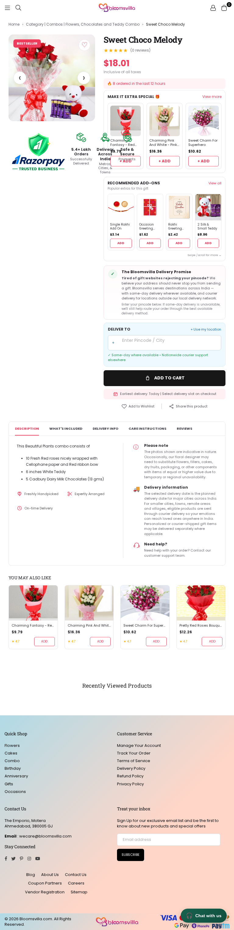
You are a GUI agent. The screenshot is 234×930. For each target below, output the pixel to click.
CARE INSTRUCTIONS (147, 428)
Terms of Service (133, 761)
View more (212, 96)
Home (14, 24)
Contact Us (76, 875)
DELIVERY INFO (105, 428)
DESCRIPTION (27, 428)
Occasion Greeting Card (146, 227)
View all (215, 183)
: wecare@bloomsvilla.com (44, 836)
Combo (12, 761)
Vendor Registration (45, 892)
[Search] (18, 7)
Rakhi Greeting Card (175, 227)
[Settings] (212, 7)
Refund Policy (130, 776)
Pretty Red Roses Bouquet (201, 625)
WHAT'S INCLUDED (65, 428)
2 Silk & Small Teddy (207, 227)
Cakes (11, 753)
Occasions (15, 791)
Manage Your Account (139, 745)
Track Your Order (134, 753)
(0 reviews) (140, 50)
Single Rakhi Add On (120, 227)
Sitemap (79, 892)
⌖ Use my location (206, 329)
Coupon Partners (45, 883)
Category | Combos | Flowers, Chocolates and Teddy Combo (83, 24)
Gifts (9, 784)
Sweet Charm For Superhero (203, 142)
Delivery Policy (131, 768)
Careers (76, 883)
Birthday (13, 768)
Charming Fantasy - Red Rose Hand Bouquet (33, 625)
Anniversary (16, 776)
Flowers (12, 745)
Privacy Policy (130, 784)
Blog (30, 875)
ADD (120, 243)
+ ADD (164, 161)
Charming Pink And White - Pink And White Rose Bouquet (163, 142)
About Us (50, 875)
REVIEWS (184, 428)
